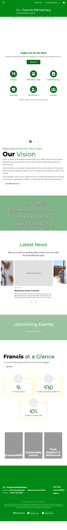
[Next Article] (35, 301)
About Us (9, 367)
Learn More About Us (12, 184)
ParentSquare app (35, 255)
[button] (52, 2)
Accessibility (58, 490)
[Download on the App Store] (47, 513)
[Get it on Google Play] (33, 513)
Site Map (57, 487)
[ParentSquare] (19, 513)
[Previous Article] (31, 301)
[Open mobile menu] (3, 2)
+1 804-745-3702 (16, 493)
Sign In (56, 493)
